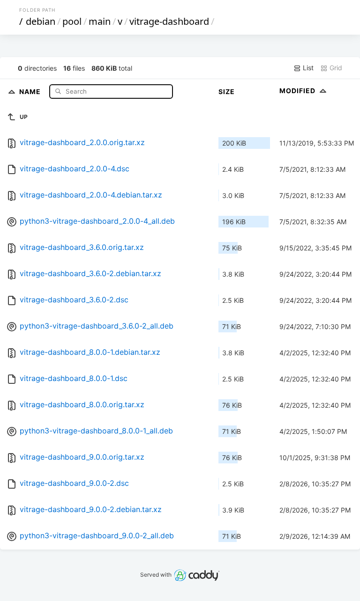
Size (226, 91)
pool (72, 21)
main (100, 21)
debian (40, 21)
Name (31, 91)
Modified (298, 91)
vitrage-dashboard (169, 21)
